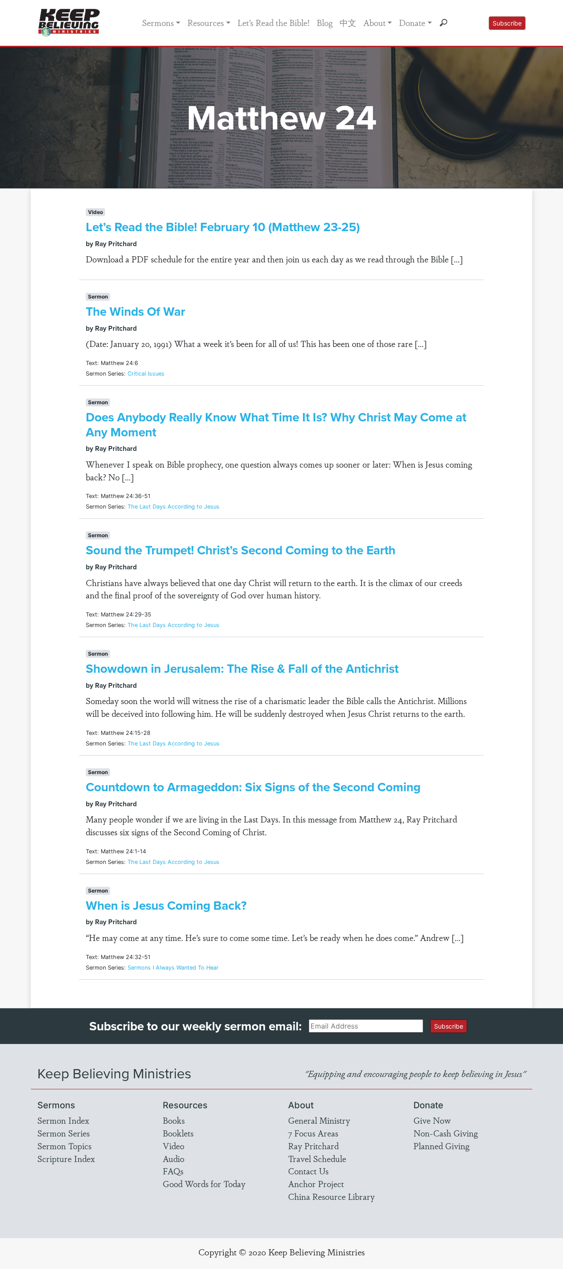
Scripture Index (66, 1158)
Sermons (158, 22)
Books (174, 1120)
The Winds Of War (135, 311)
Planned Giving (441, 1146)
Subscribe (507, 23)
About (374, 22)
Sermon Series (63, 1133)
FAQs (173, 1171)
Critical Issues (146, 373)
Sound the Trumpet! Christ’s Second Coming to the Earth (240, 550)
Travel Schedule (317, 1158)
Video (173, 1146)
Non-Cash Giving (445, 1133)
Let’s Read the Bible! (274, 22)
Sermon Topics (64, 1146)
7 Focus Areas (313, 1133)
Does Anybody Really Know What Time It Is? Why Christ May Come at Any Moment (276, 424)
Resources (205, 22)
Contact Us (308, 1171)
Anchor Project (316, 1183)
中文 (348, 22)
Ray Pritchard (313, 1146)
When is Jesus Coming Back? (166, 905)
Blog (325, 22)
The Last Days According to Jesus (173, 506)
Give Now (432, 1120)
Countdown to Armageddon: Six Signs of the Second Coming (253, 787)
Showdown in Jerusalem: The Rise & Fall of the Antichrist (242, 669)
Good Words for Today (204, 1183)
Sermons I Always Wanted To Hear (173, 967)
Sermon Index (63, 1120)
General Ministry (319, 1120)
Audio (173, 1158)
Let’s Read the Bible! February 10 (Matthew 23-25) (223, 227)
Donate (412, 22)
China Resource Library (331, 1196)
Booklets (178, 1133)
